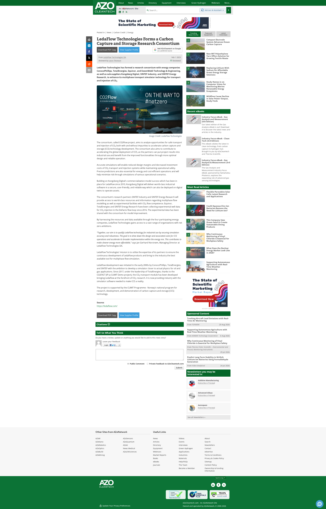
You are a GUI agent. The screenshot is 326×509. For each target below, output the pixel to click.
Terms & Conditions (213, 455)
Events (181, 442)
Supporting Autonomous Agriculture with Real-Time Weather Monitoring (218, 265)
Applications (184, 451)
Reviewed (177, 60)
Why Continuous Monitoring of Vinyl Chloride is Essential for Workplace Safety (217, 237)
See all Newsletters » (196, 417)
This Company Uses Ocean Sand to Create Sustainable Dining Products (216, 223)
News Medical (129, 448)
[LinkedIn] (89, 45)
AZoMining (100, 455)
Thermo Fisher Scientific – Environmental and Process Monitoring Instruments (207, 348)
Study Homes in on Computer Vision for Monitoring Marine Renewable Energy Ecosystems (216, 86)
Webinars (157, 451)
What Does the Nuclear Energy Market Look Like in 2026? (218, 250)
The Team (183, 465)
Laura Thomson (115, 60)
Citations (102, 324)
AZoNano (99, 442)
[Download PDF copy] (89, 39)
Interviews (183, 445)
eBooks (156, 461)
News (109, 32)
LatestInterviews (223, 34)
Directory (157, 445)
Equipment (157, 448)
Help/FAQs (183, 461)
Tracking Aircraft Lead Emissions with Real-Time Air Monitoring (208, 319)
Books (155, 458)
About (207, 438)
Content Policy (211, 465)
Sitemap (208, 461)
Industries (183, 455)
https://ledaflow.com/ (107, 306)
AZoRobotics (101, 445)
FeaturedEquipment (208, 34)
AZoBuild (99, 451)
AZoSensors (128, 438)
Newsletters (210, 445)
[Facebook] (89, 52)
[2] (195, 58)
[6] (195, 266)
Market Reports (159, 455)
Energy (130, 32)
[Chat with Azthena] (319, 504)
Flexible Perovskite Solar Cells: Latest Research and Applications (218, 194)
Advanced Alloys (205, 393)
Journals (156, 465)
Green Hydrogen (186, 448)
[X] (89, 58)
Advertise (209, 451)
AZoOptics (100, 448)
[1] (195, 44)
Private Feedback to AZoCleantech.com (166, 363)
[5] (195, 100)
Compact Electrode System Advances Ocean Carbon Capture (218, 42)
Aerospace (202, 405)
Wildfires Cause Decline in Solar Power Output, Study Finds (217, 98)
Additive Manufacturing (208, 380)
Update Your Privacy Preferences (116, 506)
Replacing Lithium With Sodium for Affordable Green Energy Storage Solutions (217, 71)
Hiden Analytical (198, 365)
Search (207, 442)
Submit (179, 367)
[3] (195, 72)
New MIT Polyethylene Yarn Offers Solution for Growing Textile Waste (217, 56)
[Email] (89, 70)
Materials (183, 458)
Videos (181, 438)
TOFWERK (195, 324)
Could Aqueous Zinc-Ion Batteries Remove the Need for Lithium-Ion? (217, 208)
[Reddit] (89, 64)
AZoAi (125, 445)
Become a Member (187, 468)
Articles (156, 442)
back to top (220, 478)
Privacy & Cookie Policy (214, 458)
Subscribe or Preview (206, 383)
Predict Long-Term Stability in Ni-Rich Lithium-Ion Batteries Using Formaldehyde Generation (207, 359)
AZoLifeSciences (130, 451)
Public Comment (137, 363)
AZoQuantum (128, 442)
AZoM (98, 438)
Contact (208, 448)
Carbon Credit (119, 32)
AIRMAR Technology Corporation (205, 336)
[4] (195, 86)
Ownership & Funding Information (214, 469)
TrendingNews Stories (193, 34)
